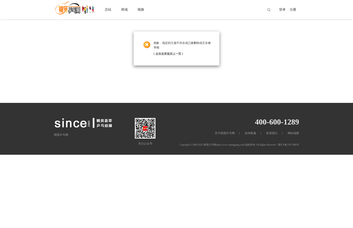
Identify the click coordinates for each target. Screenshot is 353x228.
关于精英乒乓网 (225, 133)
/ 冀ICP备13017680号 (288, 144)
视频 (140, 9)
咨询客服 (250, 133)
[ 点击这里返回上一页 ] (168, 53)
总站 (108, 9)
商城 (124, 9)
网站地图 (293, 133)
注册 (293, 9)
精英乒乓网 (210, 144)
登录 (282, 9)
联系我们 (272, 133)
